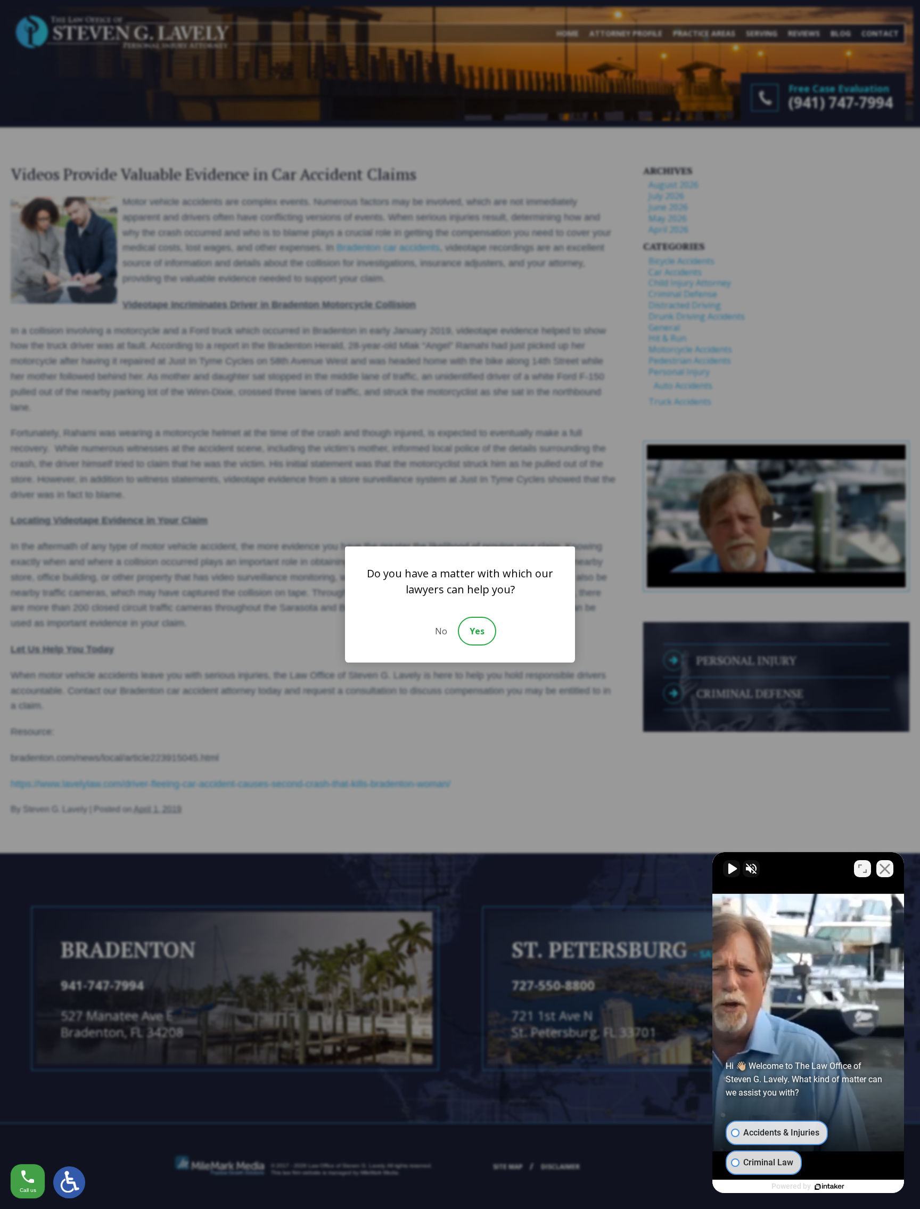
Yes (477, 631)
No (441, 631)
